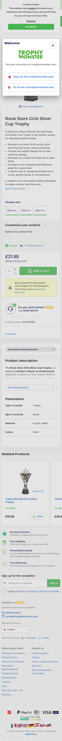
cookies (31, 8)
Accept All (31, 26)
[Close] (53, 45)
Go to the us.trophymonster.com (33, 87)
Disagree (31, 21)
